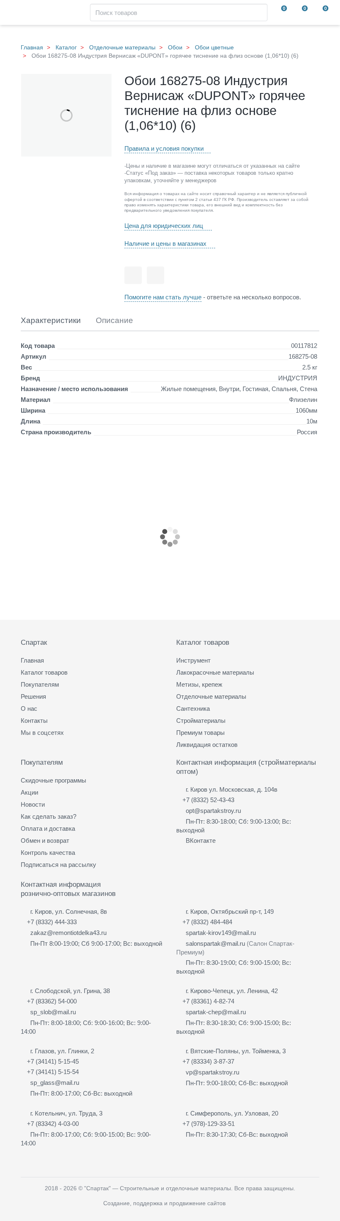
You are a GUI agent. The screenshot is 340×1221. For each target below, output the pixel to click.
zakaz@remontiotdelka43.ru (68, 932)
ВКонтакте (201, 840)
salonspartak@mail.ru (215, 943)
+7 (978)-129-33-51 (208, 1123)
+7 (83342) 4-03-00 (53, 1123)
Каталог (66, 47)
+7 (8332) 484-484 (207, 921)
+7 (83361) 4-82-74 (208, 1001)
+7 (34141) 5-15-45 (53, 1061)
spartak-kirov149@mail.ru (221, 932)
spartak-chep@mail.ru (216, 1011)
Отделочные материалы (122, 47)
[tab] (51, 320)
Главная (32, 47)
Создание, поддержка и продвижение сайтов (164, 1203)
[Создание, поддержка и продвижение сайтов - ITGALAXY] (234, 1203)
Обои (175, 47)
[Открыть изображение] (66, 115)
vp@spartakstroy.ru (212, 1072)
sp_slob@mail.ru (53, 1011)
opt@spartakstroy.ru (213, 810)
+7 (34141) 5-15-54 (53, 1071)
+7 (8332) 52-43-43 (208, 799)
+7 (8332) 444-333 (52, 921)
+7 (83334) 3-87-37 (208, 1061)
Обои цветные (214, 47)
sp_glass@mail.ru (54, 1082)
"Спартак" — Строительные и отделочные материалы (157, 1188)
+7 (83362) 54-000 (52, 1001)
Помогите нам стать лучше (163, 297)
